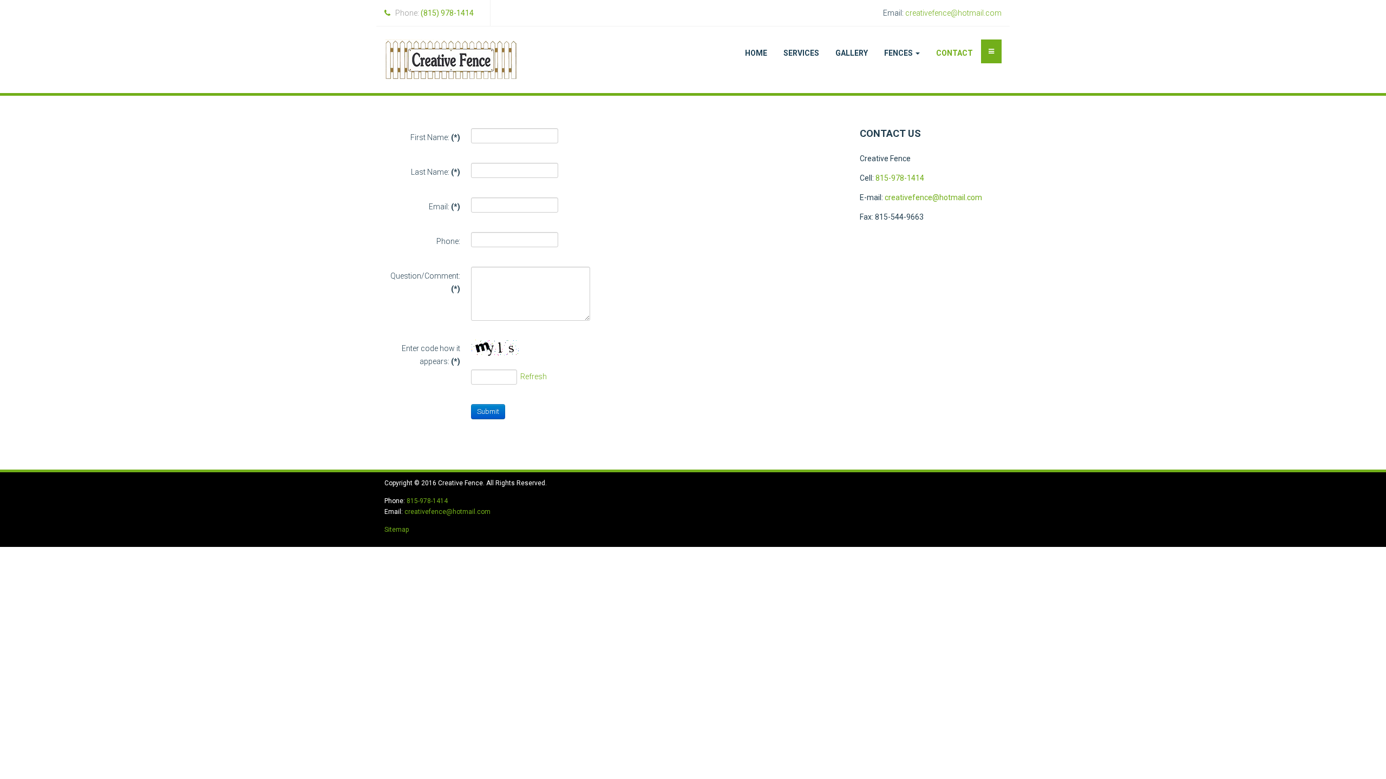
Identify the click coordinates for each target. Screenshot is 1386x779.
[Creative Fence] (451, 59)
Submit (488, 411)
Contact (954, 53)
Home (756, 53)
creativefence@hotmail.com (953, 13)
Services (801, 53)
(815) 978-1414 (447, 13)
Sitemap (396, 529)
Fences (899, 53)
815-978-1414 (899, 178)
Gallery (851, 53)
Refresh (533, 376)
